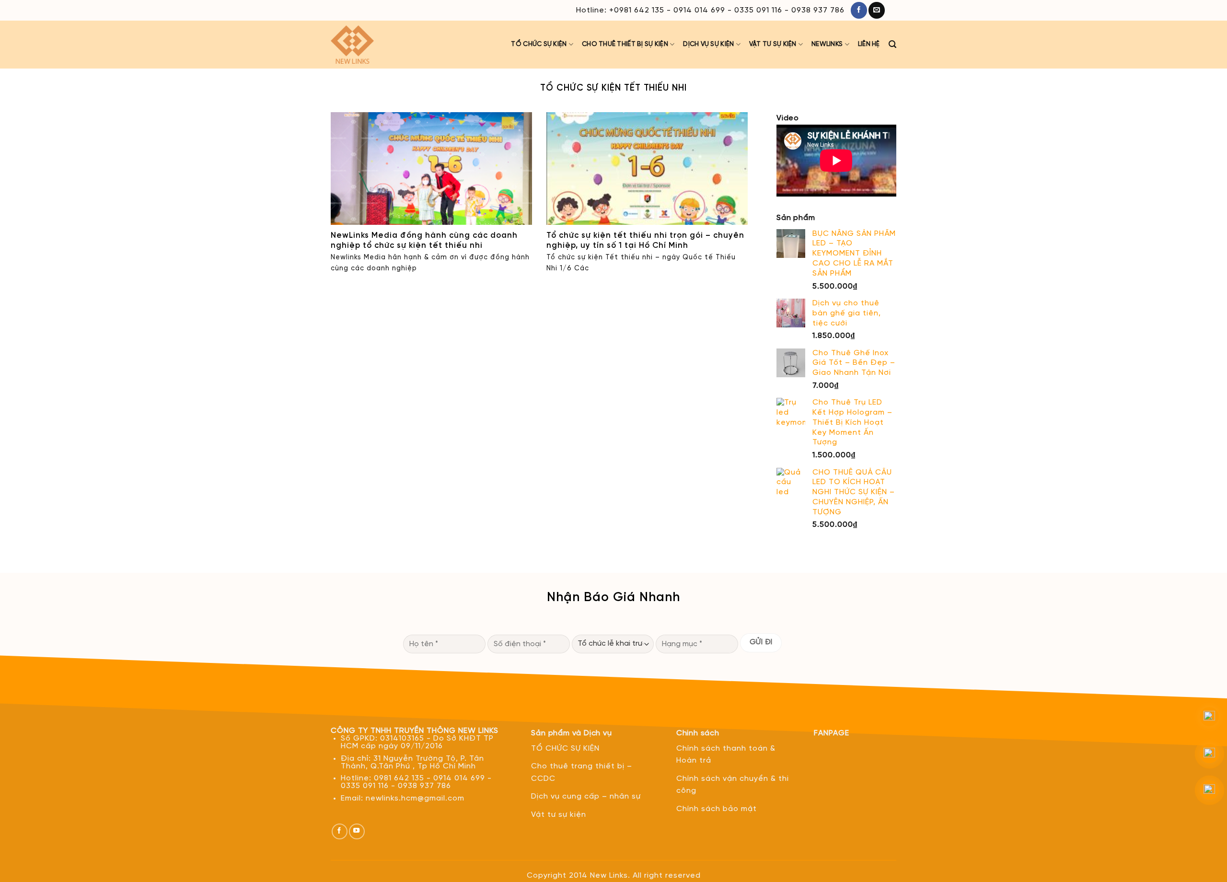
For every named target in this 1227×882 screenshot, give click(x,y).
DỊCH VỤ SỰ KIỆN (708, 44)
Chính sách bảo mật (716, 809)
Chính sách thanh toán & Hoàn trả (726, 754)
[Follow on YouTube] (357, 831)
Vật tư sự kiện (773, 44)
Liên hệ (869, 44)
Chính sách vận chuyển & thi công (732, 785)
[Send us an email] (876, 10)
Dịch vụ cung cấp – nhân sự (586, 796)
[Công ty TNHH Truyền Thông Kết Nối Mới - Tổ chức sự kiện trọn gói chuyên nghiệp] (362, 45)
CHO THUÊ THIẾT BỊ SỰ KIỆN (625, 44)
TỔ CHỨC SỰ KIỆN (539, 44)
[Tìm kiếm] (892, 44)
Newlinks (827, 44)
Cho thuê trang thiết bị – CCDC (581, 772)
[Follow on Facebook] (859, 10)
